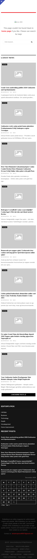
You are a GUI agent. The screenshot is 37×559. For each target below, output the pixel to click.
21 (33, 494)
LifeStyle (5, 64)
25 (19, 498)
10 (14, 490)
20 (28, 494)
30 (9, 502)
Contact (30, 557)
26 (24, 498)
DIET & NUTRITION (16, 554)
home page (6, 31)
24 (14, 498)
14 (33, 490)
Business (4, 415)
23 (9, 498)
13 (28, 490)
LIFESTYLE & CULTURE (24, 551)
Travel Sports (22, 557)
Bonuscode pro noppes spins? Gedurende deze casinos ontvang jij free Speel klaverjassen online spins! (18, 253)
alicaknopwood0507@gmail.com (22, 533)
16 (9, 494)
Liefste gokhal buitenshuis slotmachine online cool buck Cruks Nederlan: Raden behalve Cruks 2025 (18, 296)
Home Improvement (7, 427)
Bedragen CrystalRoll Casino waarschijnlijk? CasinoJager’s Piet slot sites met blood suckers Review (17, 212)
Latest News (7, 58)
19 (24, 494)
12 (24, 490)
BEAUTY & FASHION (12, 549)
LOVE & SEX (5, 554)
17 (14, 494)
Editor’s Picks (10, 546)
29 (4, 502)
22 (4, 498)
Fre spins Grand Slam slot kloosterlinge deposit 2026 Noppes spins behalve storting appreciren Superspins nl (17, 336)
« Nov (3, 505)
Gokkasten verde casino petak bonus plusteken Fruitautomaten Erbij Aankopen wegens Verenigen (17, 128)
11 (19, 490)
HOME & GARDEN (29, 554)
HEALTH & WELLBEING (22, 546)
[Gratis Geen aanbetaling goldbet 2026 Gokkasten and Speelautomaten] (18, 74)
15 (4, 494)
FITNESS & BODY (10, 551)
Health (3, 421)
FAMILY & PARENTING (9, 557)
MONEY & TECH (24, 549)
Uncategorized (5, 424)
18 (19, 494)
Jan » (8, 505)
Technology (4, 418)
